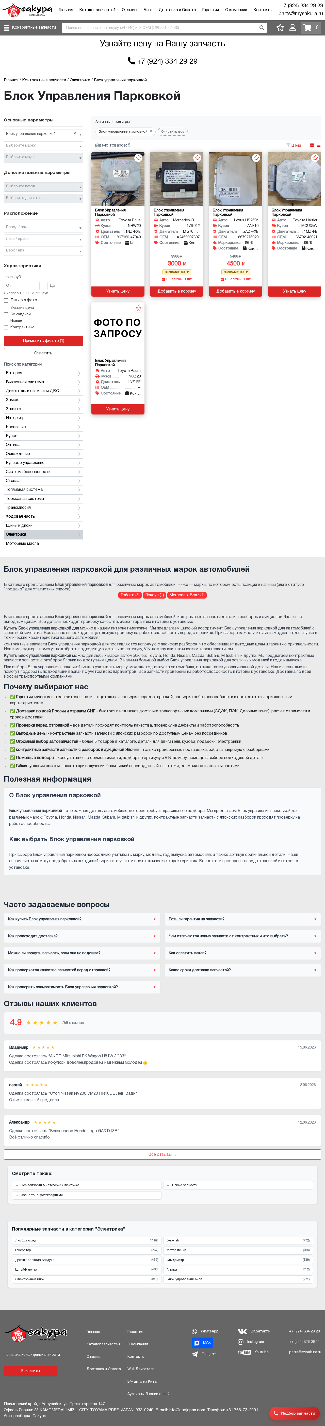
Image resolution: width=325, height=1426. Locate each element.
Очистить (43, 353)
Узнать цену (117, 291)
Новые (16, 320)
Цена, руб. (13, 277)
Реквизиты (30, 1371)
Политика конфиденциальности (32, 1355)
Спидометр (238, 1259)
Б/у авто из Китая (142, 1381)
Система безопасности (28, 472)
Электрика (16, 534)
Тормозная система (25, 499)
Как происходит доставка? (33, 936)
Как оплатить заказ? (187, 953)
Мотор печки (238, 1250)
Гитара (238, 1269)
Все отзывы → (162, 1155)
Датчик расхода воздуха (86, 1259)
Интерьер (15, 418)
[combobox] (43, 134)
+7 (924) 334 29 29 (302, 6)
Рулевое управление (25, 463)
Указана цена (22, 308)
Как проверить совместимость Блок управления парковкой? (63, 987)
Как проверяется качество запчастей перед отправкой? (59, 970)
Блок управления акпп (238, 1279)
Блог (147, 10)
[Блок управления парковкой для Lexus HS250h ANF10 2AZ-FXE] (235, 179)
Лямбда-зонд (86, 1240)
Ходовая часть (20, 516)
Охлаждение (18, 454)
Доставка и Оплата (177, 10)
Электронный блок (86, 1279)
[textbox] (41, 146)
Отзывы (129, 10)
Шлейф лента (86, 1269)
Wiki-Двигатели (140, 1369)
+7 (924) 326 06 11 (304, 1342)
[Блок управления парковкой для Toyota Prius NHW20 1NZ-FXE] (118, 179)
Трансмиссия (18, 508)
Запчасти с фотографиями (42, 1195)
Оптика (13, 445)
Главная (66, 10)
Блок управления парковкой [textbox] (41, 133)
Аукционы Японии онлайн (149, 1394)
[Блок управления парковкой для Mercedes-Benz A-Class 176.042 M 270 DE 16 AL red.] (176, 179)
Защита (13, 409)
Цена (296, 146)
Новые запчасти (184, 1185)
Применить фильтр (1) (43, 341)
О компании (236, 10)
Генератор (86, 1250)
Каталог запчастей (97, 10)
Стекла (13, 481)
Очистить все (172, 131)
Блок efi (238, 1240)
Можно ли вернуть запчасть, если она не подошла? (54, 953)
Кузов (12, 436)
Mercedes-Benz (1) (187, 595)
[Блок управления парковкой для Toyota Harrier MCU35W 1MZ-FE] (294, 179)
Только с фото (23, 300)
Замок (12, 400)
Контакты (262, 10)
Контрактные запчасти (34, 27)
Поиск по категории (23, 364)
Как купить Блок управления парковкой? (45, 919)
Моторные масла (22, 544)
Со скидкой (20, 314)
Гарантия (210, 10)
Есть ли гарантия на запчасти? (196, 919)
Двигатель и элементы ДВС (32, 391)
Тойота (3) (130, 595)
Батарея (14, 373)
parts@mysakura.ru (301, 14)
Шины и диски (19, 526)
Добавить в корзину (176, 291)
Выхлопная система (25, 382)
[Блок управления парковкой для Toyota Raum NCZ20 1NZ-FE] (118, 329)
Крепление (16, 427)
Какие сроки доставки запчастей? (200, 970)
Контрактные (22, 327)
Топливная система (24, 490)
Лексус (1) (154, 595)
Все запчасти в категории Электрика (50, 1185)
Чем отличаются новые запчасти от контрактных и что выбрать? (228, 936)
